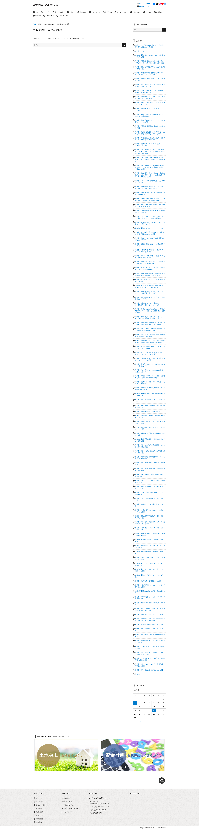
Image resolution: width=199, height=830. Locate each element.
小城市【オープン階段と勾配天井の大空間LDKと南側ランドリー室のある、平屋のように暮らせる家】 (150, 159)
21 (154, 710)
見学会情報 (108, 12)
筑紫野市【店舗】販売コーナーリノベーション (149, 228)
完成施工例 (83, 12)
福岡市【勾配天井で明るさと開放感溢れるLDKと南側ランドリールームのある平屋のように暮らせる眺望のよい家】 (150, 167)
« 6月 (139, 721)
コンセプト (46, 12)
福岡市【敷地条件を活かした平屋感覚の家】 (148, 411)
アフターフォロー (122, 12)
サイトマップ (67, 812)
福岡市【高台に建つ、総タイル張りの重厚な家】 (150, 614)
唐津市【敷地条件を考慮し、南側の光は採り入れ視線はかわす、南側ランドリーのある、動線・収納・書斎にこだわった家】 (150, 175)
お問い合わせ (50, 15)
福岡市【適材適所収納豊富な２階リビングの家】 (150, 624)
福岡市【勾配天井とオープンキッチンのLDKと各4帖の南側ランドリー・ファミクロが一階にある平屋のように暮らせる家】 (150, 151)
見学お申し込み (63, 15)
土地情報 (148, 12)
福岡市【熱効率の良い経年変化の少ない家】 (148, 581)
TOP (36, 12)
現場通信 (159, 12)
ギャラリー (95, 12)
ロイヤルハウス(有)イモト (46, 5)
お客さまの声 (137, 12)
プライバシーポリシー (70, 808)
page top (162, 780)
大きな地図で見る (147, 808)
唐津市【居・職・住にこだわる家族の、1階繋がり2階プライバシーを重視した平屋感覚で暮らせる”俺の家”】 (150, 311)
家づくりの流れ (59, 12)
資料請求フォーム (144, 6)
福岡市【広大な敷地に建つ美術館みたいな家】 (149, 670)
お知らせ (138, 674)
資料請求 (38, 15)
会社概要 (72, 12)
